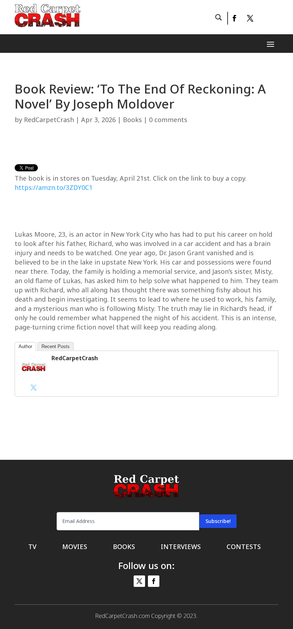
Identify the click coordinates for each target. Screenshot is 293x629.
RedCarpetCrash (49, 119)
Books (132, 119)
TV (32, 547)
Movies (74, 547)
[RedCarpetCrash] (33, 377)
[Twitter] (33, 387)
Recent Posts (55, 346)
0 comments (168, 119)
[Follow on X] (250, 18)
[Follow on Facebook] (234, 18)
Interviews (181, 547)
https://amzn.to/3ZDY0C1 (54, 187)
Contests (244, 547)
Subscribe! (217, 521)
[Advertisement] (146, 147)
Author (25, 346)
